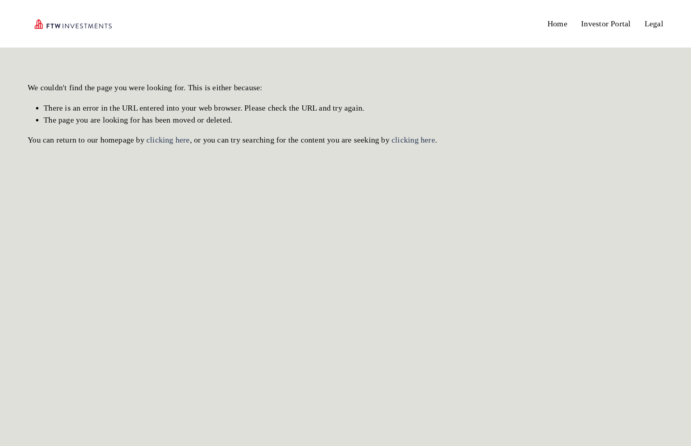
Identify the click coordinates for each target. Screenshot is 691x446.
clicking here (168, 139)
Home (557, 23)
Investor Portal (606, 23)
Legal (654, 23)
